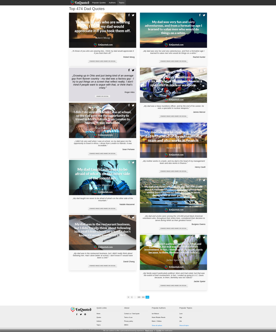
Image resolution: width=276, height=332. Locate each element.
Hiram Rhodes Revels (158, 317)
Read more (149, 330)
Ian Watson (155, 313)
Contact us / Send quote (131, 313)
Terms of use (128, 317)
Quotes (99, 317)
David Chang (129, 261)
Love (180, 313)
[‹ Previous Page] (128, 297)
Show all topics (184, 325)
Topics (121, 3)
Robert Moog (129, 57)
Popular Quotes (99, 3)
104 (143, 297)
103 (139, 297)
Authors (112, 3)
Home (98, 313)
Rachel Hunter (199, 57)
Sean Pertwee (128, 149)
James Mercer (199, 112)
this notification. (164, 330)
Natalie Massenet (127, 204)
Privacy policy (128, 321)
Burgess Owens (198, 224)
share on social (102, 96)
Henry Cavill (200, 167)
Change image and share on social (102, 61)
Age (180, 317)
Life (180, 321)
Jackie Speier (199, 281)
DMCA (126, 325)
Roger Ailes (130, 92)
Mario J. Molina (156, 321)
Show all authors (157, 325)
